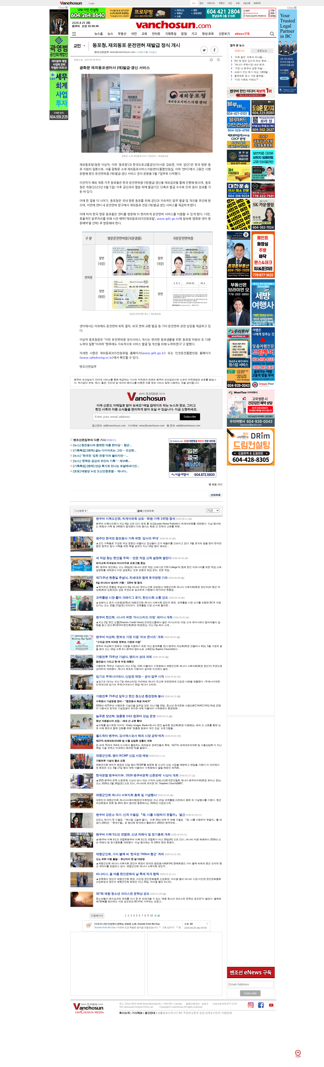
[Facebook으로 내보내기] (214, 53)
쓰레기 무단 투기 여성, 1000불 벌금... (251, 72)
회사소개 (124, 1012)
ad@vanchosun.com (114, 425)
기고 (194, 33)
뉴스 (110, 33)
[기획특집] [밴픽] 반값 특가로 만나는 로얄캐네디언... (106, 465)
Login (91, 3)
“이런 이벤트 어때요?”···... (247, 79)
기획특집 (170, 33)
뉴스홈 (98, 33)
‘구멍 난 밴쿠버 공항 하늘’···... (249, 68)
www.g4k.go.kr (168, 218)
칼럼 (184, 33)
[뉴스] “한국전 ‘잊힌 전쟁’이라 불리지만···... (100, 455)
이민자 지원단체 (222, 1012)
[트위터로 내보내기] (204, 53)
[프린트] (211, 59)
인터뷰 (156, 33)
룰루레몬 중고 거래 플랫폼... (248, 75)
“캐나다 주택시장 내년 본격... (248, 64)
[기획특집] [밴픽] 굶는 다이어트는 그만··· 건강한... (104, 450)
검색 (139, 510)
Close (61, 7)
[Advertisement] (107, 964)
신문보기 (224, 33)
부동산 (122, 33)
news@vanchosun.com (122, 52)
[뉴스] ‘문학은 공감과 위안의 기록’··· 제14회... (101, 460)
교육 (144, 33)
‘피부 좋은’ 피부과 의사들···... (249, 57)
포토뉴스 (262, 50)
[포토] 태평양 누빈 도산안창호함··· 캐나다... (100, 471)
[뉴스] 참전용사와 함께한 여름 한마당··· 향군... (102, 445)
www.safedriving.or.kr (96, 357)
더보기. (111, 440)
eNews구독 (242, 33)
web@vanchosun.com (188, 425)
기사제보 (137, 1012)
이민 (134, 33)
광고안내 (150, 1012)
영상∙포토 (208, 33)
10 (151, 915)
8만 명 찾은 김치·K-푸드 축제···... (251, 60)
